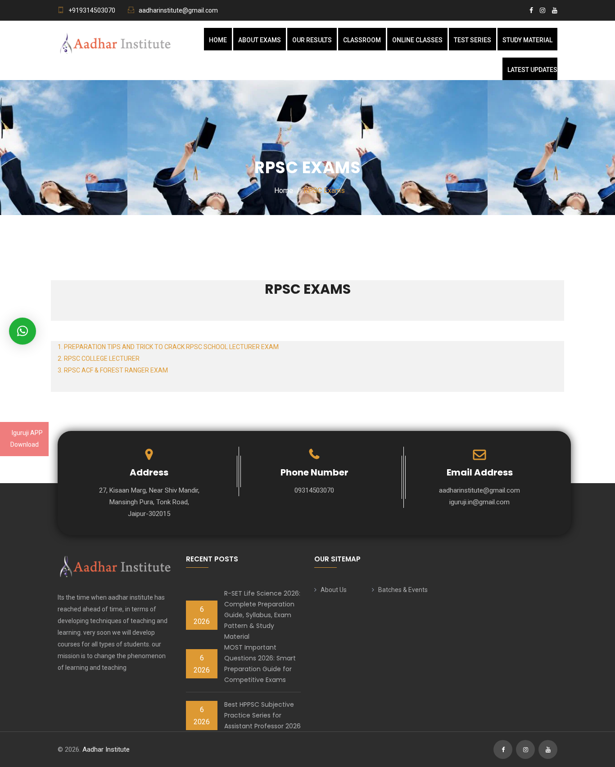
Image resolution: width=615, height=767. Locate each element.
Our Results (312, 40)
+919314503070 (91, 10)
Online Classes (417, 40)
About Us (334, 589)
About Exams (259, 40)
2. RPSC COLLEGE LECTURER (99, 358)
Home (218, 40)
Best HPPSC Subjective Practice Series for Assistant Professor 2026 (262, 715)
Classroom (362, 40)
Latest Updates (532, 69)
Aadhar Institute (106, 749)
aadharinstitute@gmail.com (178, 10)
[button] (22, 331)
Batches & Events (403, 589)
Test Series (472, 40)
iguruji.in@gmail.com (479, 502)
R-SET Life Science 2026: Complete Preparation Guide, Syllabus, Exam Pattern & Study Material (262, 615)
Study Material (527, 40)
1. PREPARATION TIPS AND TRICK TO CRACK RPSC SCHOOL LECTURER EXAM (168, 346)
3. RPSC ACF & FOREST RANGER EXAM (113, 370)
